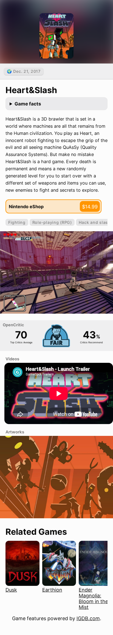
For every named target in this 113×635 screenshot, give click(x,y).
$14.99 (90, 207)
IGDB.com (88, 618)
